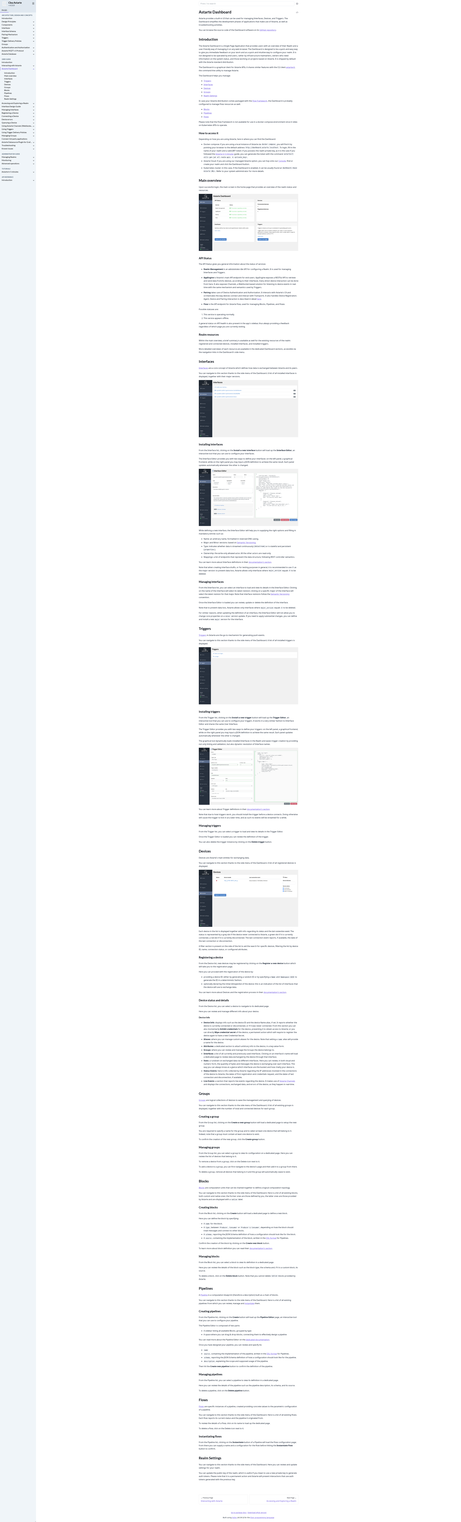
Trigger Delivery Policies (11, 41)
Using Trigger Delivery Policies (14, 132)
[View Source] (297, 10)
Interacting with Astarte (11, 65)
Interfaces (6, 28)
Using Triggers (7, 129)
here (259, 299)
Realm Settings (10, 99)
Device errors (7, 119)
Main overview (10, 76)
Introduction (7, 18)
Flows (6, 96)
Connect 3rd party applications (14, 139)
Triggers (5, 38)
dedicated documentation (257, 1339)
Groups (5, 44)
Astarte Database (9, 54)
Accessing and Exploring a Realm (15, 103)
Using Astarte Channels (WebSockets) (17, 126)
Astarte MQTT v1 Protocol (13, 50)
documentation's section (260, 562)
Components (7, 25)
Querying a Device (9, 122)
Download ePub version (257, 1512)
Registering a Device (10, 113)
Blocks (7, 90)
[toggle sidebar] (33, 3)
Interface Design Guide (11, 106)
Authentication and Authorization (16, 47)
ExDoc (234, 1517)
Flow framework (259, 101)
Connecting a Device (10, 116)
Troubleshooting (8, 145)
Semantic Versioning (246, 542)
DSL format (271, 1238)
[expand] (33, 22)
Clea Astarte (15, 2)
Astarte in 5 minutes (10, 172)
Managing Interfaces (10, 109)
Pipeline (204, 1295)
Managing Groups (9, 135)
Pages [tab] (4, 10)
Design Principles (9, 21)
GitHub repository (268, 30)
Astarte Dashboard (10, 69)
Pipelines (8, 93)
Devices (7, 84)
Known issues (7, 148)
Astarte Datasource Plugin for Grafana (17, 142)
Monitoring (6, 160)
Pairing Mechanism (10, 34)
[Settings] (297, 3)
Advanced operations (10, 163)
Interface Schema (9, 31)
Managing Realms (9, 157)
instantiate (249, 1303)
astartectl (290, 67)
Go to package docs (239, 1513)
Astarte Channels (287, 1081)
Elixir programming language (262, 1517)
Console (282, 161)
